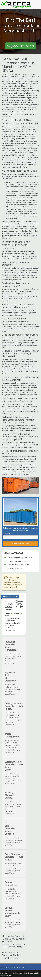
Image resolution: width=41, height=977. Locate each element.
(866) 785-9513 (22, 46)
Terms (25, 973)
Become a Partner (17, 967)
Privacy (19, 973)
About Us (3, 967)
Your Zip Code (8, 534)
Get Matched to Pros (19, 543)
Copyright (33, 973)
